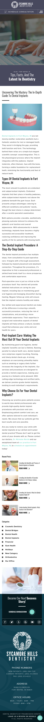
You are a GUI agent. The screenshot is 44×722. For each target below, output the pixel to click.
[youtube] (32, 622)
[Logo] (22, 4)
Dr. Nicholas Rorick (21, 439)
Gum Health (10, 546)
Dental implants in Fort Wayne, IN (17, 136)
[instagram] (39, 622)
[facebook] (5, 622)
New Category (11, 553)
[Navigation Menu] (41, 12)
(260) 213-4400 (31, 674)
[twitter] (12, 622)
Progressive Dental (31, 714)
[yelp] (18, 622)
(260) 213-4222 (24, 676)
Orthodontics (11, 557)
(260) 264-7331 (29, 671)
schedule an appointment (25, 445)
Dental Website (10, 714)
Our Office (9, 561)
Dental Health (11, 534)
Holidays (9, 550)
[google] (25, 622)
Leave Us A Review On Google (22, 716)
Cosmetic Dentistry (13, 527)
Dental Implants (12, 538)
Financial (9, 542)
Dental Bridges (11, 530)
